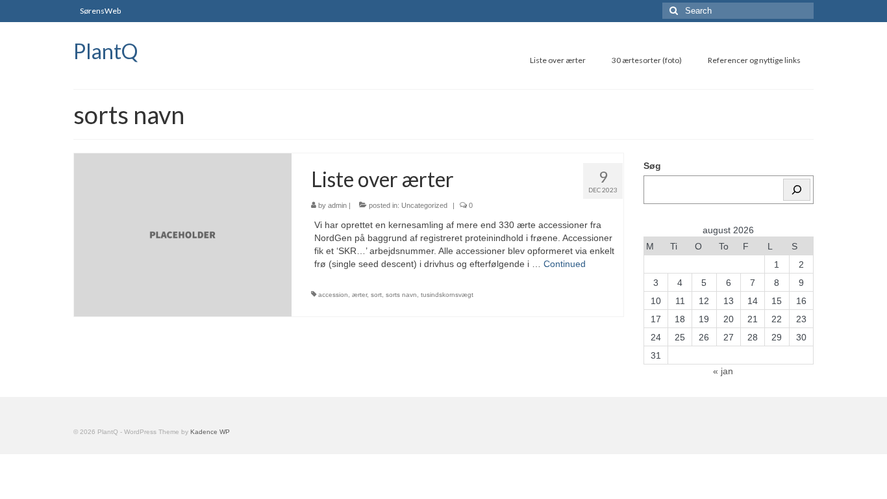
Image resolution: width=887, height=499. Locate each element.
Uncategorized (424, 205)
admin (337, 205)
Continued (564, 264)
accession (333, 294)
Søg (652, 165)
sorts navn (401, 294)
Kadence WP (210, 431)
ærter (359, 294)
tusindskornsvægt (447, 294)
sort (376, 294)
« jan (723, 371)
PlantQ (105, 51)
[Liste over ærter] (183, 234)
